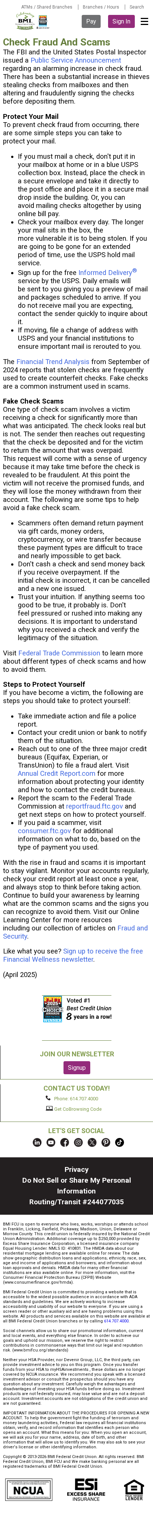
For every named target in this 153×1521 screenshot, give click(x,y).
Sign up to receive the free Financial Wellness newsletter (73, 955)
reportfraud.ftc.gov (94, 806)
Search (137, 7)
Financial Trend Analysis (52, 362)
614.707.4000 (116, 1321)
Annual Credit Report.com (56, 773)
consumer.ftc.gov (44, 831)
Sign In (121, 21)
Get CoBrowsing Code (77, 1109)
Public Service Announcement (75, 60)
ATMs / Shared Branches (46, 7)
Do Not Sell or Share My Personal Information (76, 1185)
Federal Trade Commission (59, 653)
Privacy (77, 1169)
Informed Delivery (107, 273)
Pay (91, 21)
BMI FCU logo (32, 21)
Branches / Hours (101, 7)
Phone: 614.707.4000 (75, 1098)
